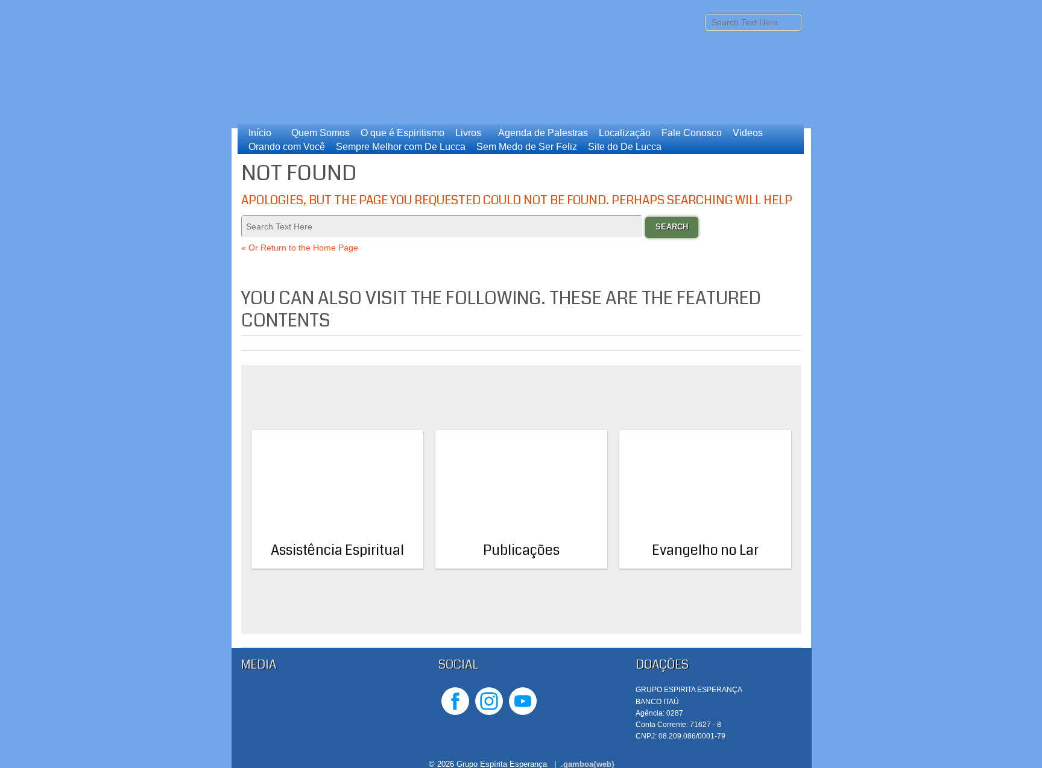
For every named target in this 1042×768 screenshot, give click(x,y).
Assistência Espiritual (337, 550)
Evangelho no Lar (705, 550)
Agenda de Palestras (543, 133)
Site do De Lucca (625, 147)
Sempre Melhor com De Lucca (401, 147)
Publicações (521, 550)
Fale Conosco (692, 133)
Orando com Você (286, 147)
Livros (468, 133)
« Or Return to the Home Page (299, 247)
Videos (748, 133)
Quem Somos (320, 133)
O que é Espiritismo (402, 133)
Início (259, 133)
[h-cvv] (324, 715)
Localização (625, 133)
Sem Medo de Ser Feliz (526, 147)
